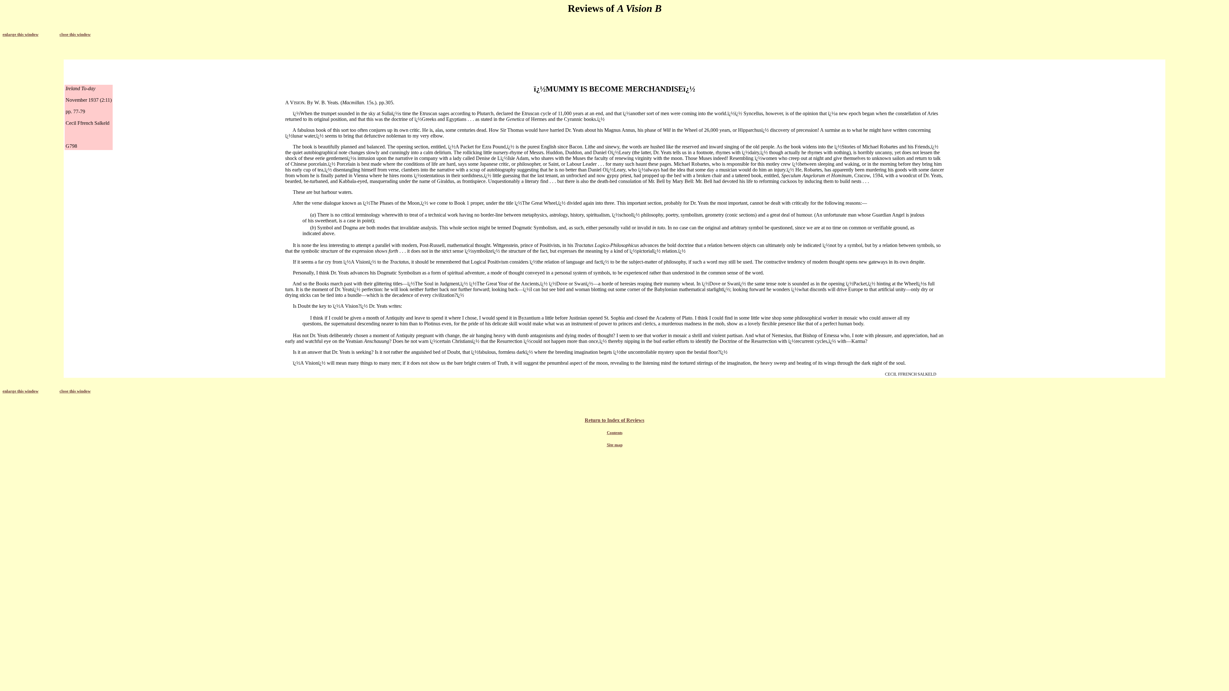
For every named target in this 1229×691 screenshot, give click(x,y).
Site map (615, 444)
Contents (615, 432)
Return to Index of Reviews (614, 420)
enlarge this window (20, 34)
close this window (75, 34)
